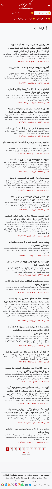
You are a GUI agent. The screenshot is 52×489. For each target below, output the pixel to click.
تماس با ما (41, 485)
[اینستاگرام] (16, 486)
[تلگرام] (29, 486)
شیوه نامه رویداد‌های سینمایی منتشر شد (29, 159)
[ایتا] (19, 486)
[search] (2, 5)
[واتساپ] (22, 486)
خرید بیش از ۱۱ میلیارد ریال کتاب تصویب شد (27, 128)
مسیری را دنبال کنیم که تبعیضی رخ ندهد (29, 178)
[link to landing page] (26, 5)
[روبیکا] (2, 486)
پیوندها (47, 485)
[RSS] (9, 486)
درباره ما (34, 485)
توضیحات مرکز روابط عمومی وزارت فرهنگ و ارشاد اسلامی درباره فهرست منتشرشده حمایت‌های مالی (28, 330)
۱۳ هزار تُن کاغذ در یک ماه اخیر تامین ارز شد (27, 351)
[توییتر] (12, 486)
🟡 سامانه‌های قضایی (43, 19)
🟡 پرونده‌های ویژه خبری (42, 13)
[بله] (26, 486)
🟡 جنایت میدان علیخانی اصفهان (24, 19)
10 (44, 449)
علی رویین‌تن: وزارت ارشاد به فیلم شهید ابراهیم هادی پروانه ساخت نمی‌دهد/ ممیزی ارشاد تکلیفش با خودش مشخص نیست (28, 48)
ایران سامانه (20, 481)
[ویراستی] (6, 486)
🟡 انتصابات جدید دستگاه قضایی (22, 13)
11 (24, 452)
